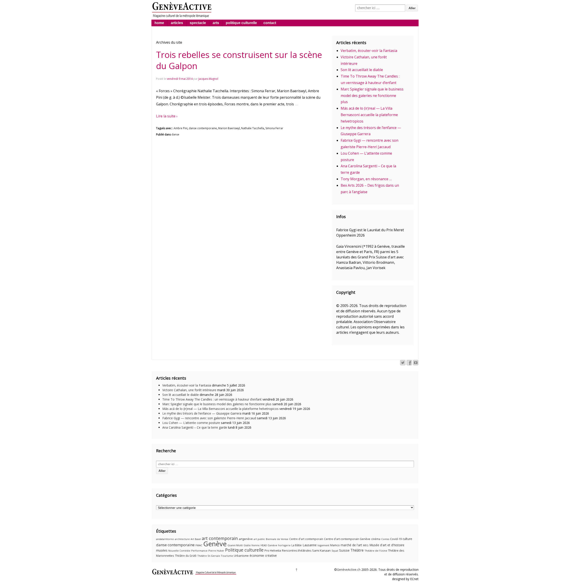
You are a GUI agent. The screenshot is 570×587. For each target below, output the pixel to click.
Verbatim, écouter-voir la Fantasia (369, 50)
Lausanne (310, 545)
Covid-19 (396, 539)
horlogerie (284, 545)
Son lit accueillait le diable (362, 69)
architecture (182, 539)
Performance (199, 550)
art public (259, 539)
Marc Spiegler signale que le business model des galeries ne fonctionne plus (372, 95)
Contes (385, 539)
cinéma (375, 539)
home (159, 23)
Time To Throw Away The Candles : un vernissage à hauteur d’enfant (212, 399)
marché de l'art (351, 545)
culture (407, 539)
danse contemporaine (203, 128)
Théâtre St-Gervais (208, 555)
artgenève (246, 539)
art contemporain (220, 538)
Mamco (335, 545)
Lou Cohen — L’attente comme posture (191, 423)
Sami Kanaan (321, 550)
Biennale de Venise (277, 539)
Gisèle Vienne (252, 545)
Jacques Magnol (208, 79)
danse (175, 134)
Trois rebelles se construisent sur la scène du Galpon (239, 60)
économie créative (263, 555)
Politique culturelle (244, 550)
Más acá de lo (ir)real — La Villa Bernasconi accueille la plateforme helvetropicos (369, 115)
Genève (215, 543)
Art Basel (196, 539)
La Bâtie (296, 545)
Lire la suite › (166, 116)
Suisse (344, 550)
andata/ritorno (165, 539)
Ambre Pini (180, 128)
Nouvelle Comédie (179, 550)
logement (323, 545)
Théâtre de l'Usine (375, 550)
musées (161, 550)
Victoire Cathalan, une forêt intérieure (189, 390)
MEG (365, 545)
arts (216, 23)
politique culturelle (241, 23)
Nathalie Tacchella (252, 128)
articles (177, 23)
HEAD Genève (269, 545)
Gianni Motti (235, 545)
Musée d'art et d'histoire (386, 545)
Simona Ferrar (274, 128)
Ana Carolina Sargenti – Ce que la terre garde (194, 427)
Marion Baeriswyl (229, 128)
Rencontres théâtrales (296, 550)
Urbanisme (241, 556)
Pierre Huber (216, 550)
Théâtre (357, 550)
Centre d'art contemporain (306, 539)
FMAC (198, 545)
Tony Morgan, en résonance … (366, 178)
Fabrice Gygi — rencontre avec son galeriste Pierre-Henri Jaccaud (209, 418)
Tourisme (227, 555)
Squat (335, 550)
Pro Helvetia (273, 550)
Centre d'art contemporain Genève (347, 539)
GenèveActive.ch (348, 569)
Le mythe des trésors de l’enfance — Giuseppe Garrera (201, 413)
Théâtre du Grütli (185, 556)
